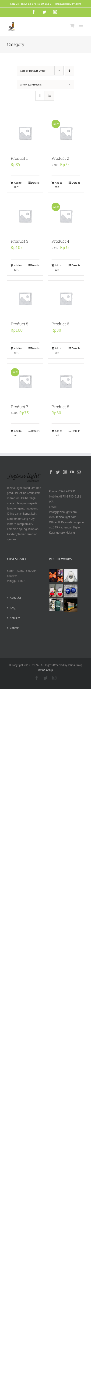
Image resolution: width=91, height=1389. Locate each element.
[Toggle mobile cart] (72, 25)
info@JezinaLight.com (68, 3)
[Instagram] (65, 472)
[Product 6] (66, 298)
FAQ (12, 608)
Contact (14, 628)
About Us (15, 598)
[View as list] (49, 95)
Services (15, 618)
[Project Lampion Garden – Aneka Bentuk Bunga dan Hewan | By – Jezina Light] (56, 575)
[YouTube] (72, 472)
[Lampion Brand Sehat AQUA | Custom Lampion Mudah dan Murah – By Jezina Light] (71, 590)
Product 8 (60, 406)
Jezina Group (45, 670)
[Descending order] (69, 70)
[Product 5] (25, 298)
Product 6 (60, 324)
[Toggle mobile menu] (81, 25)
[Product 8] (66, 381)
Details (35, 182)
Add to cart (17, 185)
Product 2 (60, 158)
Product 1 (19, 158)
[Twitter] (58, 472)
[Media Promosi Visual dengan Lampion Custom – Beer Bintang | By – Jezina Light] (56, 590)
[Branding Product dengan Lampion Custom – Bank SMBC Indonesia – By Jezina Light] (56, 605)
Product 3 (19, 241)
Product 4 (60, 241)
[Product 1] (25, 133)
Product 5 (19, 324)
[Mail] (79, 472)
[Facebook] (51, 472)
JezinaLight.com (66, 517)
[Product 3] (25, 216)
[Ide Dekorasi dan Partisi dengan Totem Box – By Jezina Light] (71, 605)
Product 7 (19, 406)
